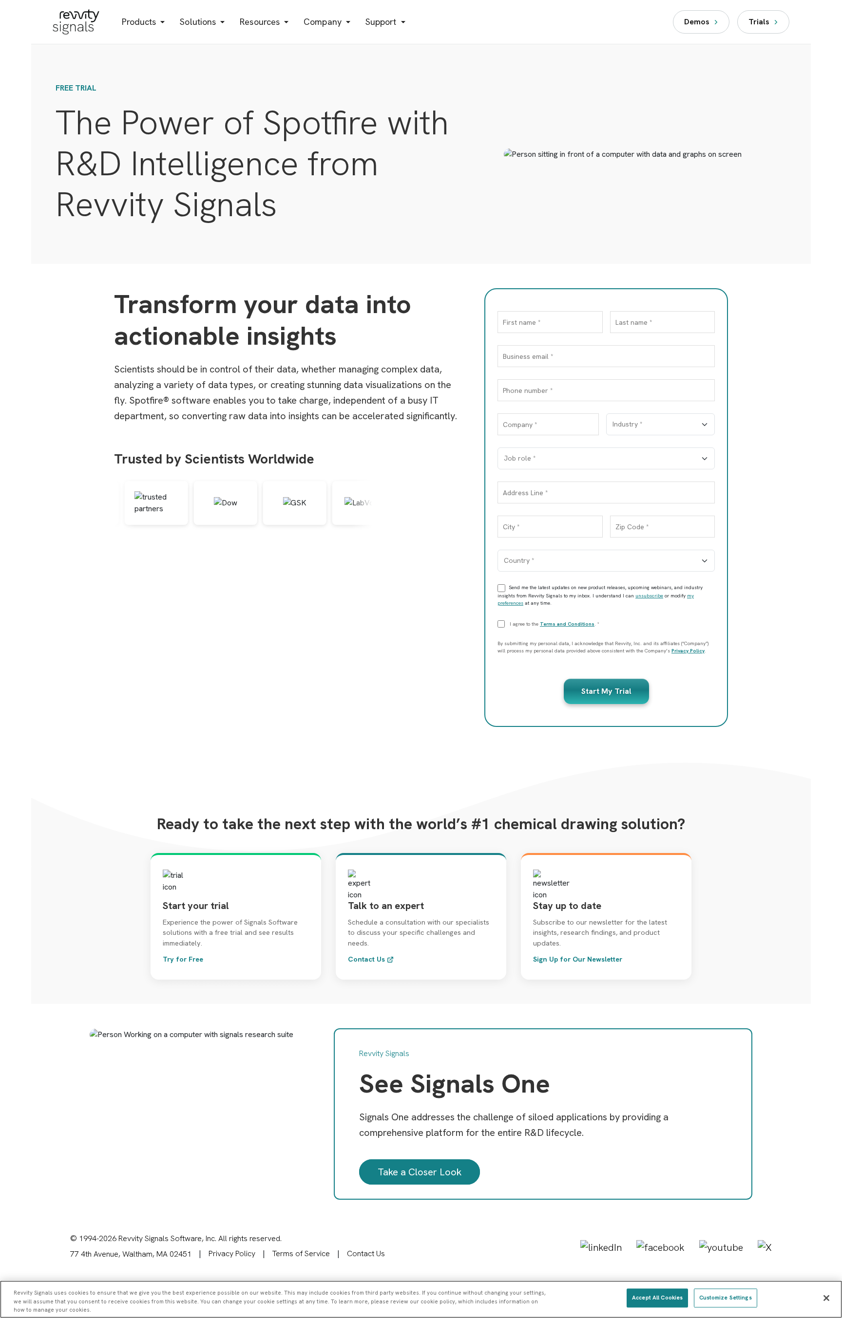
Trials (758, 22)
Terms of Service (301, 1253)
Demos (696, 22)
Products (139, 21)
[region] (421, 1299)
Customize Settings (725, 1297)
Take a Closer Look (419, 1172)
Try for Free (183, 959)
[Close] (826, 1298)
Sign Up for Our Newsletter (577, 959)
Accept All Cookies (657, 1297)
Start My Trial (606, 691)
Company (323, 21)
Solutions (198, 21)
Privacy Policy (688, 651)
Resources (260, 21)
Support (381, 21)
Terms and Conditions (567, 624)
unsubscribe (649, 596)
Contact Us (366, 959)
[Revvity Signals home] (76, 22)
